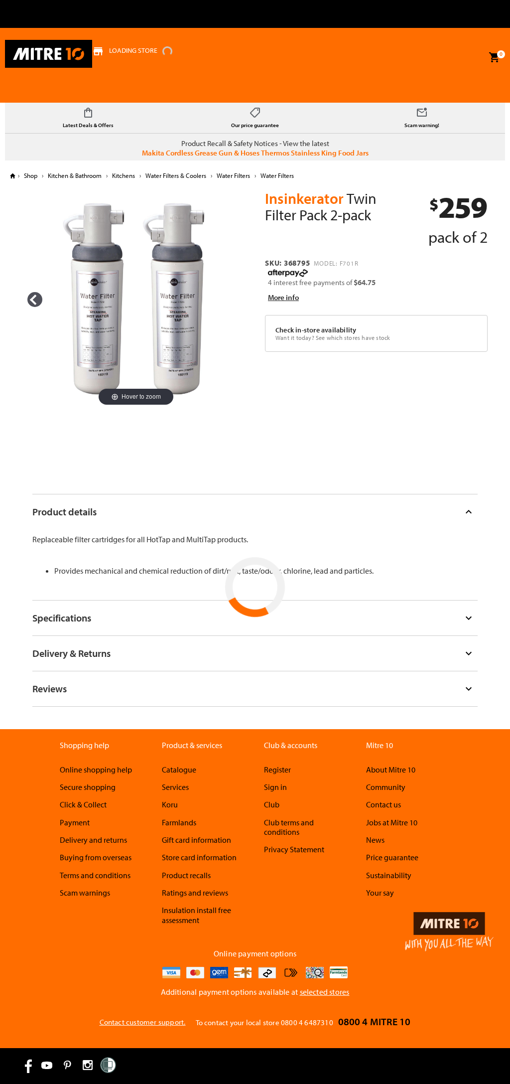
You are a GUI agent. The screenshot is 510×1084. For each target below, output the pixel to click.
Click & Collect (83, 804)
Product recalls (186, 875)
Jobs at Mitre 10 (391, 822)
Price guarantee (392, 857)
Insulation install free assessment (196, 915)
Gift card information (196, 840)
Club (271, 804)
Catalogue (179, 769)
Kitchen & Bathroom (74, 175)
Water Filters (233, 175)
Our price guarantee (255, 125)
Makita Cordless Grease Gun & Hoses (200, 152)
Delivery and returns (93, 840)
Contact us (383, 804)
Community (385, 787)
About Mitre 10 (390, 769)
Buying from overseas (95, 857)
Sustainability (388, 875)
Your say (380, 893)
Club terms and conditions (289, 827)
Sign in (275, 787)
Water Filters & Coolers (176, 175)
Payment (75, 822)
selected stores (325, 992)
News (375, 840)
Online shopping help (96, 769)
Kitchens (123, 175)
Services (175, 787)
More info (283, 297)
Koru (170, 804)
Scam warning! (421, 125)
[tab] (255, 511)
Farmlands (179, 822)
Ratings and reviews (195, 893)
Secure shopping (88, 787)
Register (277, 769)
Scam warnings (85, 893)
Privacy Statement (294, 849)
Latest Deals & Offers (88, 125)
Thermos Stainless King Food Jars (315, 152)
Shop (30, 175)
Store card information (199, 857)
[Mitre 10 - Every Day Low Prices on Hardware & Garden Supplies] (48, 54)
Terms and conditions (95, 875)
